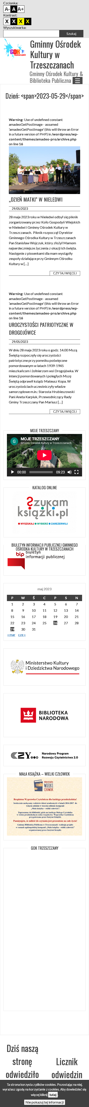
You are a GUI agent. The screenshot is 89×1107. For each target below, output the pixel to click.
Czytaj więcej (65, 273)
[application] (44, 455)
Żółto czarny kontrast (28, 21)
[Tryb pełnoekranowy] (76, 472)
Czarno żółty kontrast (21, 21)
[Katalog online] (44, 512)
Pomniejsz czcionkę (7, 9)
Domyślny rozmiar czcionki (14, 9)
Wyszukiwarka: (14, 27)
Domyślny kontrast (7, 21)
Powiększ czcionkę (21, 9)
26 (55, 623)
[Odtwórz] (12, 472)
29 (12, 629)
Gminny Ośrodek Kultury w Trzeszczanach (55, 54)
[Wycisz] (69, 472)
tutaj (52, 1094)
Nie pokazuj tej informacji (44, 1102)
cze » (22, 635)
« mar (11, 635)
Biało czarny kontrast (14, 21)
